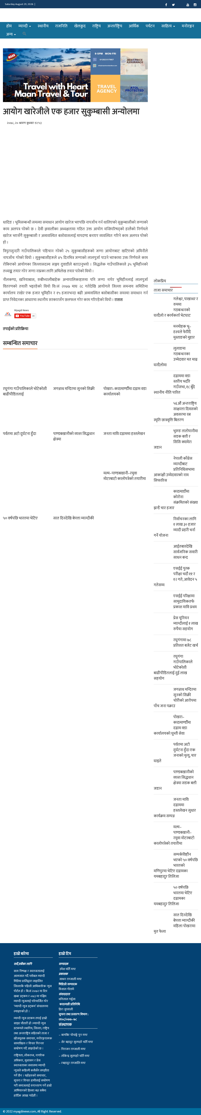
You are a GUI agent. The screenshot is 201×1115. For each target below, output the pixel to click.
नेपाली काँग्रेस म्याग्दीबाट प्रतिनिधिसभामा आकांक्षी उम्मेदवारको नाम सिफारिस (174, 469)
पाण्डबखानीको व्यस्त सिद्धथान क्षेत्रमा (74, 436)
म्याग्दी (23, 26)
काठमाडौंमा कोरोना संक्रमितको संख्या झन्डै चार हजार (176, 499)
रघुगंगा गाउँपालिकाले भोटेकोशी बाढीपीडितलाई (25, 391)
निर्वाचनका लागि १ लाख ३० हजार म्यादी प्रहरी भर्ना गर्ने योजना (175, 527)
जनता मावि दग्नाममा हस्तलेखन (124, 433)
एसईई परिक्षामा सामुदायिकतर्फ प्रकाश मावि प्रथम (185, 601)
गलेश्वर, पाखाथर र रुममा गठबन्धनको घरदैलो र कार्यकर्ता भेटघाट (176, 307)
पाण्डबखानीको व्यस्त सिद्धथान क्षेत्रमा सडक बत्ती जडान (175, 780)
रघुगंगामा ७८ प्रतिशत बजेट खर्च (185, 643)
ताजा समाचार (163, 290)
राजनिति (61, 26)
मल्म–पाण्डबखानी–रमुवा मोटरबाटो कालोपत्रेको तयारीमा (124, 476)
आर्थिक (134, 26)
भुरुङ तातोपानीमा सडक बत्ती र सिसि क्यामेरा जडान (176, 439)
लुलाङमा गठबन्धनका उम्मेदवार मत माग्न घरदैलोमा (175, 356)
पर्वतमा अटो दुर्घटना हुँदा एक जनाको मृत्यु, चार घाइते (175, 752)
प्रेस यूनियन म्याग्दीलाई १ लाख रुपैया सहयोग (185, 623)
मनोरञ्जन (188, 26)
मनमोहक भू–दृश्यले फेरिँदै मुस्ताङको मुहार (184, 332)
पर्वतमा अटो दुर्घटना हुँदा (19, 433)
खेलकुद (80, 26)
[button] (24, 34)
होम (9, 26)
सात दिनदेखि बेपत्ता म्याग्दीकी (73, 518)
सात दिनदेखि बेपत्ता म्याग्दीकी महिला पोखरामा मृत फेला (174, 923)
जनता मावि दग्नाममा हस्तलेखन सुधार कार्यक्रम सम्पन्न (175, 807)
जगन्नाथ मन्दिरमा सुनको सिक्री (74, 388)
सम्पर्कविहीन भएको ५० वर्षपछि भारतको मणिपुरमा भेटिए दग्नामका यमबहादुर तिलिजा (176, 865)
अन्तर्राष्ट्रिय (114, 26)
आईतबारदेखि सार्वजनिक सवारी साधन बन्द (185, 552)
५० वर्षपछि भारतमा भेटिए (20, 518)
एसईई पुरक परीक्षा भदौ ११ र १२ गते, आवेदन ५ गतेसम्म (175, 576)
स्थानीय (43, 26)
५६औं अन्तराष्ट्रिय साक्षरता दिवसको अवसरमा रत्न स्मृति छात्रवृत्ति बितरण (176, 411)
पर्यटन (150, 26)
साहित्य (167, 26)
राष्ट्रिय (96, 26)
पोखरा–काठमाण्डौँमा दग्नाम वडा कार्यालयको (124, 391)
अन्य (10, 34)
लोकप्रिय (160, 281)
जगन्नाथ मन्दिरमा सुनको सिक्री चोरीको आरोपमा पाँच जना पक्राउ (175, 697)
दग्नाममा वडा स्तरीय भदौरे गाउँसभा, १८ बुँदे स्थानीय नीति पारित (174, 384)
